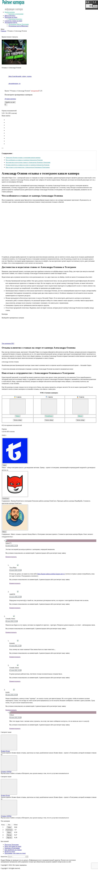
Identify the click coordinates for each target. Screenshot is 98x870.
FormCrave (49, 416)
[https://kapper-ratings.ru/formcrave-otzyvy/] (49, 406)
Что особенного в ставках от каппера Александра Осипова (24, 160)
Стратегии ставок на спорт (13, 21)
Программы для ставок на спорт (15, 853)
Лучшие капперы (10, 99)
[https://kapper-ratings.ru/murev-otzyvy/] (80, 406)
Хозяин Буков (5, 751)
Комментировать (11, 557)
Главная (3, 31)
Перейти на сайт (10, 102)
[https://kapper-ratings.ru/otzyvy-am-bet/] (9, 763)
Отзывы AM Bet (6, 771)
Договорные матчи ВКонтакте (18, 26)
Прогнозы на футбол (15, 19)
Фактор (9, 835)
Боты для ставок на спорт (13, 846)
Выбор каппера (10, 12)
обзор (91, 6)
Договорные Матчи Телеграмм (18, 24)
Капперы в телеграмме (15, 14)
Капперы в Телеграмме (12, 848)
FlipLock (9, 837)
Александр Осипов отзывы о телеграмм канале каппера (23, 157)
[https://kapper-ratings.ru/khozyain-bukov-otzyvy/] (9, 742)
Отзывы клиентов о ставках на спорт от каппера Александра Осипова (27, 165)
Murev (80, 416)
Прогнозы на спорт (11, 17)
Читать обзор (17, 420)
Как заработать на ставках (13, 850)
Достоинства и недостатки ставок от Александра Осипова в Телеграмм (28, 162)
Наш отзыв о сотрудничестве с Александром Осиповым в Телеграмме (28, 167)
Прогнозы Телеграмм (12, 844)
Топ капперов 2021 (8, 343)
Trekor (18, 416)
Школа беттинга (10, 15)
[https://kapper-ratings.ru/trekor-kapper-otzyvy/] (18, 406)
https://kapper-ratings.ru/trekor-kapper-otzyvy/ (51, 574)
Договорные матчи (11, 22)
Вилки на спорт (10, 851)
